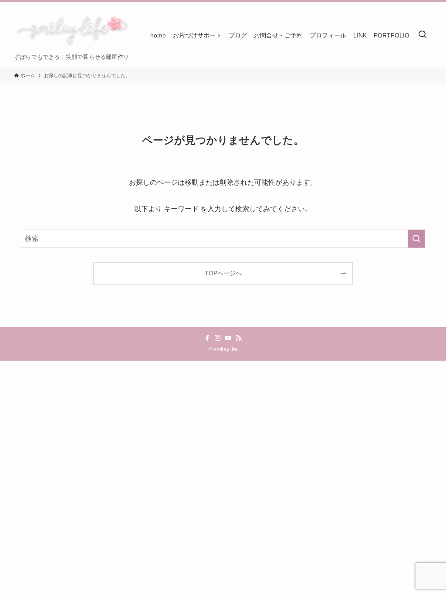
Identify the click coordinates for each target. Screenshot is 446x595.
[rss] (239, 338)
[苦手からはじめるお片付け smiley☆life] (71, 30)
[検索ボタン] (422, 35)
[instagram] (218, 338)
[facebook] (207, 338)
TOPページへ (223, 273)
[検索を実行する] (416, 239)
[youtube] (228, 338)
